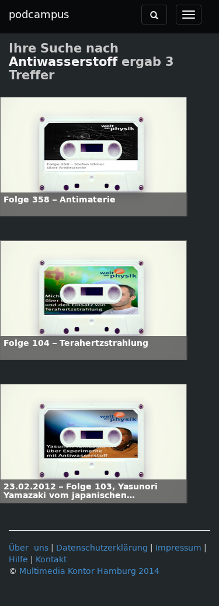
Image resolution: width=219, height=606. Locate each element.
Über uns (28, 548)
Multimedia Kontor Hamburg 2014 (89, 571)
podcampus (39, 14)
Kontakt (51, 560)
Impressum (178, 548)
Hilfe (18, 560)
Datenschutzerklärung (102, 548)
